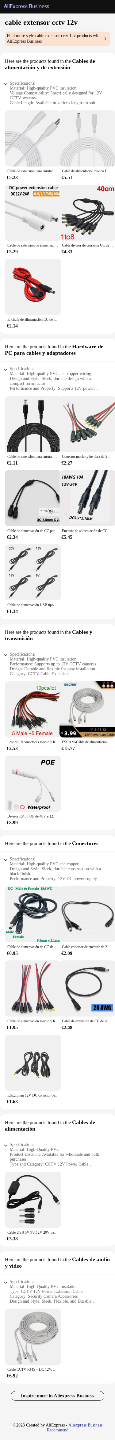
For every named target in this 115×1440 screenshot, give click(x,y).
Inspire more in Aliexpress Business (57, 1395)
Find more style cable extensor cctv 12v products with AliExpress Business (54, 38)
